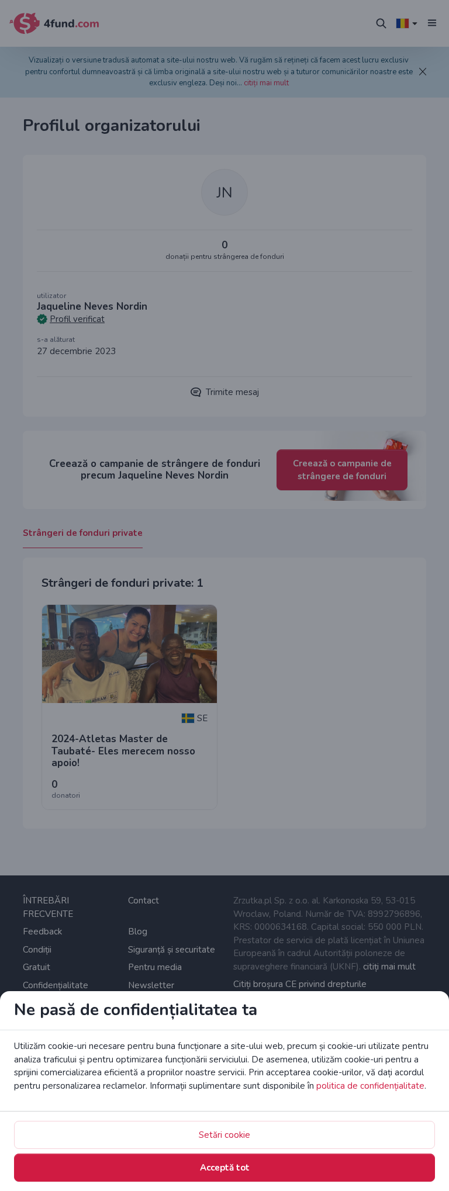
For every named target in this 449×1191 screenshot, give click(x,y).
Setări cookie (224, 1135)
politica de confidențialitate (370, 1086)
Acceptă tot (225, 1167)
